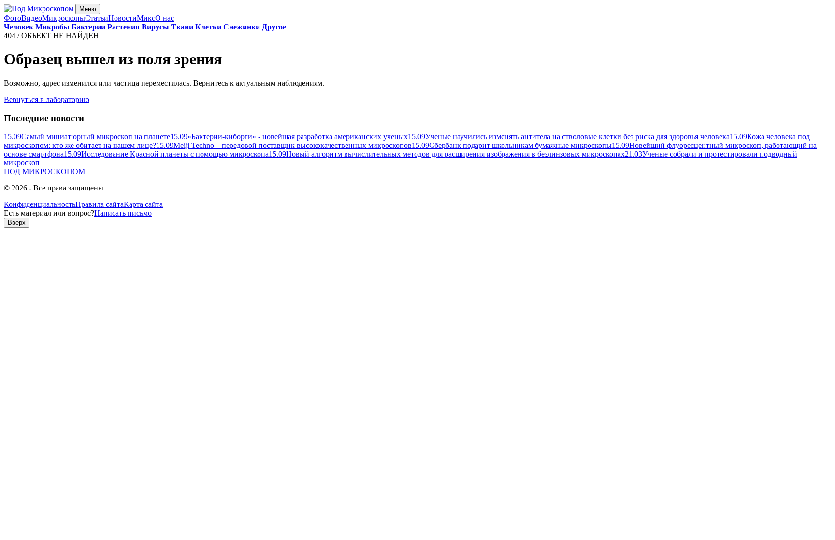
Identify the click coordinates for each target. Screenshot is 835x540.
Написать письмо (123, 213)
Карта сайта (143, 204)
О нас (164, 18)
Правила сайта (99, 204)
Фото (12, 18)
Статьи (96, 18)
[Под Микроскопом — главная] (38, 8)
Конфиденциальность (39, 204)
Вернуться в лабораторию (46, 99)
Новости (122, 18)
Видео (31, 18)
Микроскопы (63, 18)
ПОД (44, 171)
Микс (146, 18)
